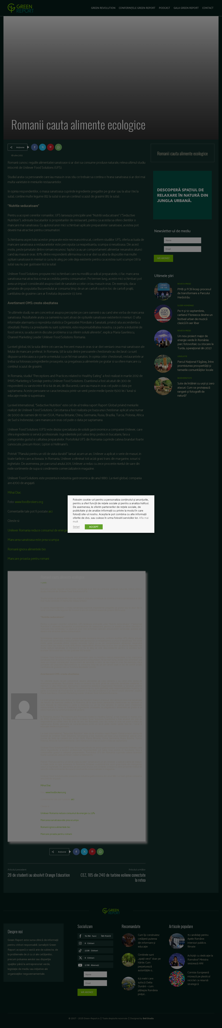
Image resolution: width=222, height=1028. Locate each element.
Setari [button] (76, 526)
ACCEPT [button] (93, 526)
